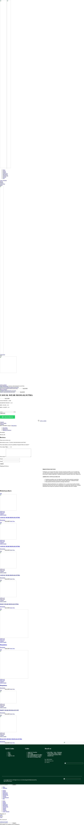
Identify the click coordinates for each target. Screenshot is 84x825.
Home (1, 386)
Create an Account (4, 821)
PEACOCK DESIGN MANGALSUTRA (9, 388)
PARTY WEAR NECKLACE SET (7, 392)
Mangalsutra (5, 386)
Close (1, 815)
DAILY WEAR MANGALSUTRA (9, 604)
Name (1, 458)
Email (1, 461)
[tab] (43, 427)
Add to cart (3, 413)
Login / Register (6, 811)
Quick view (2, 512)
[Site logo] (3, 167)
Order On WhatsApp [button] (8, 416)
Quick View (12, 521)
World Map (30, 753)
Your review (3, 456)
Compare (4, 810)
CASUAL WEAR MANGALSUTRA (10, 517)
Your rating (2, 446)
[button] (2, 511)
